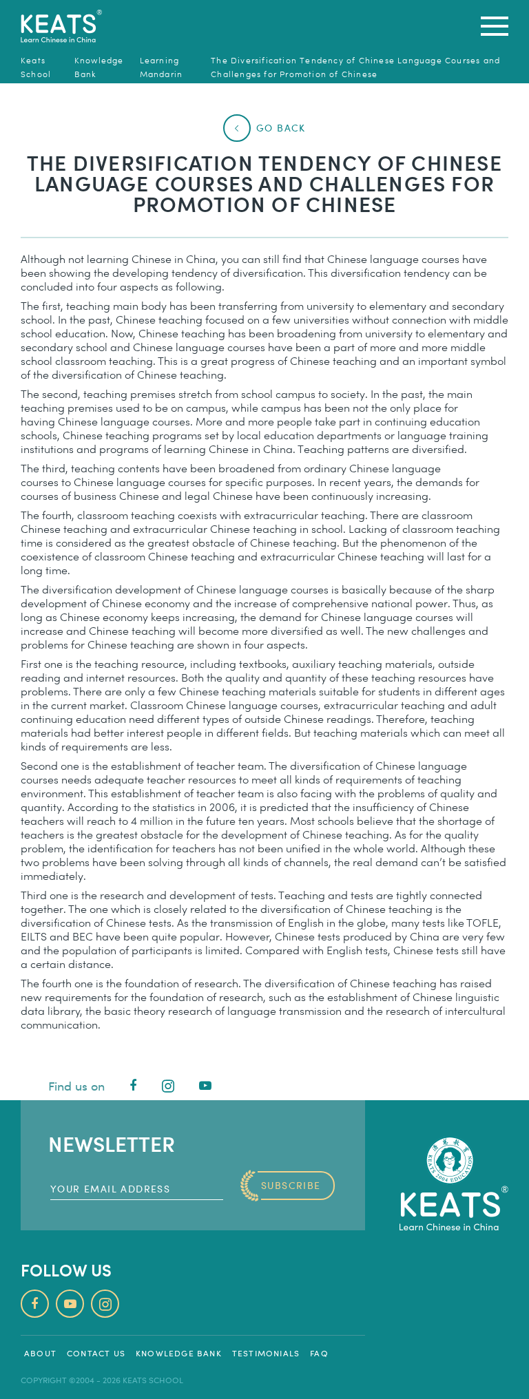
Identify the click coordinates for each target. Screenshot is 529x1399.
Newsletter (111, 1143)
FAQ (319, 1352)
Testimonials (266, 1352)
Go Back (281, 127)
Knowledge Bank (179, 1352)
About (40, 1352)
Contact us (96, 1352)
